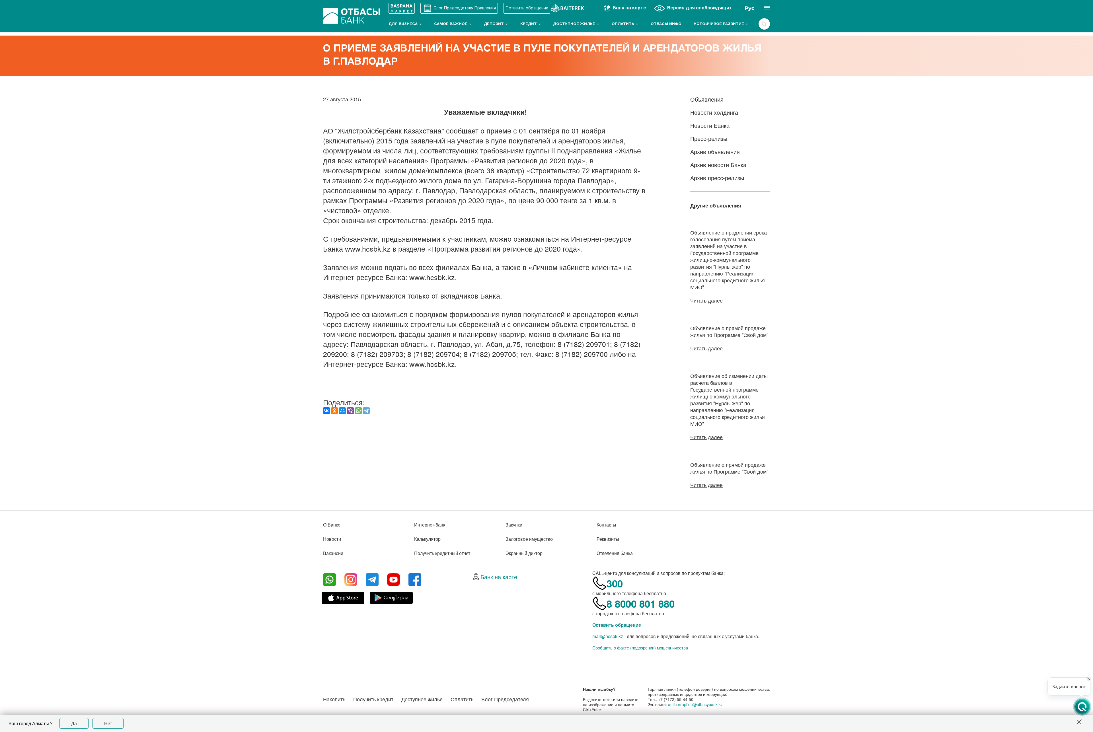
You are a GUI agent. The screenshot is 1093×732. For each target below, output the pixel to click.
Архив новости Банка (718, 165)
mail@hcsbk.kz (607, 636)
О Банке (331, 524)
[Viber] (350, 410)
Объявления (707, 99)
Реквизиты (608, 539)
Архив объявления (715, 151)
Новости (332, 539)
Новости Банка (710, 125)
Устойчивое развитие (719, 24)
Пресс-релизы (708, 138)
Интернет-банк (429, 524)
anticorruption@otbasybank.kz (695, 704)
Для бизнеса (404, 24)
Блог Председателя (505, 699)
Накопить (334, 699)
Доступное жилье (574, 24)
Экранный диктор (524, 553)
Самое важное (451, 24)
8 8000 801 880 (641, 604)
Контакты (606, 524)
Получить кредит (373, 699)
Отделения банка (615, 553)
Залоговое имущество (529, 539)
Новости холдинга (714, 112)
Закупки (514, 524)
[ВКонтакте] (326, 410)
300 (615, 583)
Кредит (529, 24)
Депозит (494, 24)
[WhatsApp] (358, 410)
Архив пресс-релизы (717, 178)
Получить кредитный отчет (442, 553)
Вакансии (333, 553)
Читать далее (706, 300)
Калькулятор (427, 539)
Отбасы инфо (666, 24)
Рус (750, 8)
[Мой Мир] (342, 410)
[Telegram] (366, 410)
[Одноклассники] (334, 410)
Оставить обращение (616, 625)
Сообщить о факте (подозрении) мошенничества (640, 648)
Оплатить (623, 24)
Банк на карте (498, 577)
